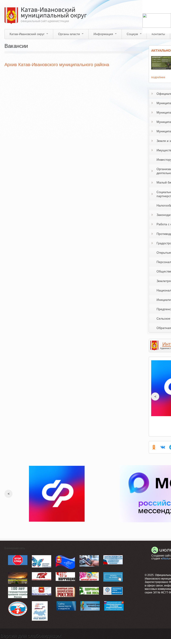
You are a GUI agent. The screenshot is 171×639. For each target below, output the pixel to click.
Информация (103, 34)
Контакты (158, 34)
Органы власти (69, 34)
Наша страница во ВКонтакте (162, 447)
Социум (132, 34)
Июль (165, 558)
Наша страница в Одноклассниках (154, 447)
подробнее (158, 77)
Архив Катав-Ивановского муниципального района (56, 64)
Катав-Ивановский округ (27, 34)
